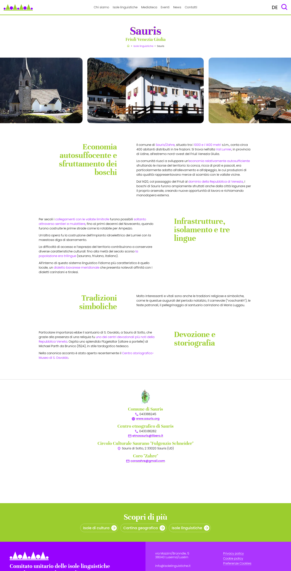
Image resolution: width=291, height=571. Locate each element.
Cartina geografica (140, 527)
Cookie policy (233, 558)
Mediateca (149, 7)
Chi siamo (101, 7)
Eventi (165, 7)
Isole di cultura (96, 527)
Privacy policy (233, 553)
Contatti (191, 7)
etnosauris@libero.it (147, 436)
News (177, 7)
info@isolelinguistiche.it (173, 566)
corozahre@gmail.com (147, 461)
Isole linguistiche (125, 7)
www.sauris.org (147, 418)
